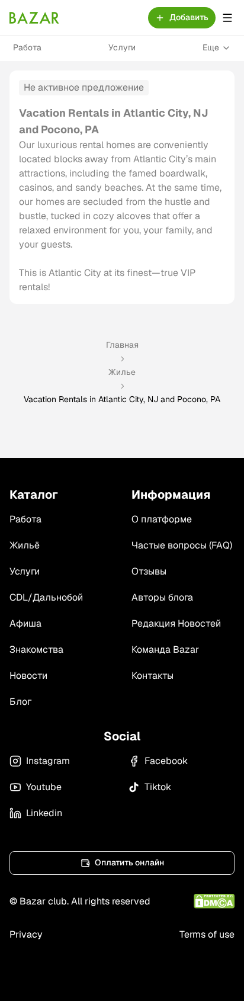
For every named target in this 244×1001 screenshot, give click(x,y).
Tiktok (158, 787)
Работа (27, 47)
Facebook (166, 761)
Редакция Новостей (176, 623)
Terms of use (207, 934)
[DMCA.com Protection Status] (214, 901)
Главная (122, 344)
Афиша (25, 623)
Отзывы (148, 571)
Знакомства (36, 649)
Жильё (24, 545)
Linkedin (44, 813)
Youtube (44, 787)
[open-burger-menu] (227, 17)
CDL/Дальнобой (46, 597)
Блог (20, 701)
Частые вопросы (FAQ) (181, 545)
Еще (211, 47)
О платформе (161, 519)
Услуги (122, 47)
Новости (28, 675)
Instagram (48, 761)
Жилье (122, 372)
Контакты (152, 675)
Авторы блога (162, 597)
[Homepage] (34, 18)
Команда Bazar (165, 649)
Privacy (26, 934)
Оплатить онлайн (129, 862)
